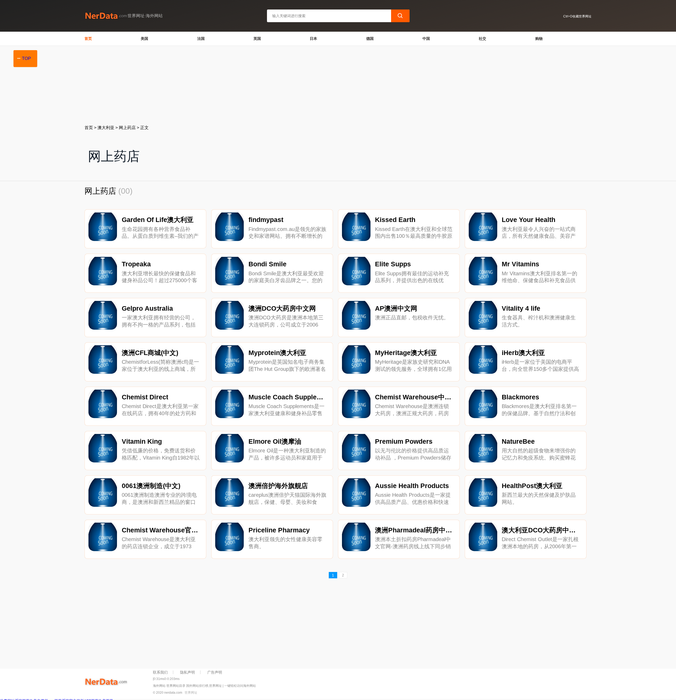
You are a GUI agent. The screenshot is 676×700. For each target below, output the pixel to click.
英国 (257, 38)
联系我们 (160, 672)
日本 (313, 38)
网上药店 (127, 127)
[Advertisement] (242, 85)
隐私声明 (187, 672)
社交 (482, 38)
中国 (426, 38)
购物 (539, 38)
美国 (144, 38)
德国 (370, 38)
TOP (26, 58)
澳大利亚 (105, 127)
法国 (201, 38)
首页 (88, 38)
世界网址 (191, 692)
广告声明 (214, 672)
